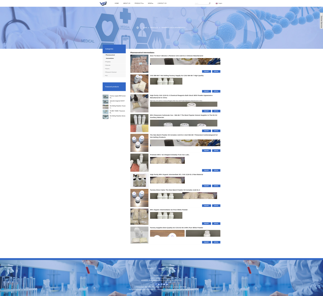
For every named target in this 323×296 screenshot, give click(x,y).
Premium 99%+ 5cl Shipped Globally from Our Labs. (169, 155)
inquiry (206, 71)
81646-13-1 (152, 289)
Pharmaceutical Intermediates (174, 27)
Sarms (107, 68)
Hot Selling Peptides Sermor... (117, 116)
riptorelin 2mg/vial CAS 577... (117, 101)
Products (138, 3)
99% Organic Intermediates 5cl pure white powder (169, 210)
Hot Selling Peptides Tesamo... (117, 106)
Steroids (108, 65)
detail (216, 71)
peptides (108, 61)
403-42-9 (131, 289)
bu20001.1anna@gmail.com (164, 278)
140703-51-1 (161, 289)
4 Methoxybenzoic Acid (142, 289)
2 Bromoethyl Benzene (187, 289)
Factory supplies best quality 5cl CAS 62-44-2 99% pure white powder (176, 228)
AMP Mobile (183, 287)
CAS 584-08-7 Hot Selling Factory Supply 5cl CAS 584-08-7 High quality (177, 75)
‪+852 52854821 (164, 275)
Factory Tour (172, 268)
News (150, 3)
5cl (106, 75)
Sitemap (175, 287)
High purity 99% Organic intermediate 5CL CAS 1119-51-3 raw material (176, 174)
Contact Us (162, 3)
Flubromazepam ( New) (172, 289)
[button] (114, 93)
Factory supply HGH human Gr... (118, 96)
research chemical (111, 72)
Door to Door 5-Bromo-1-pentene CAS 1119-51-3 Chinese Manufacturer (176, 56)
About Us (126, 3)
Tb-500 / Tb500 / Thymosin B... (117, 111)
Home (117, 3)
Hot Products (168, 287)
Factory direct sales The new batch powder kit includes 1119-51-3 (175, 190)
